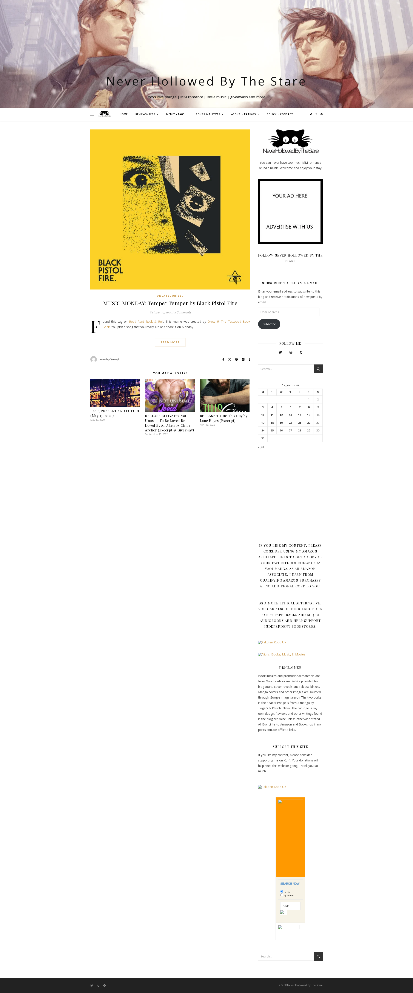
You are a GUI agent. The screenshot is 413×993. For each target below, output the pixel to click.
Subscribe (269, 324)
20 (290, 422)
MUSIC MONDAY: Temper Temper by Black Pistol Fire (170, 303)
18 (272, 422)
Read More (170, 342)
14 (299, 415)
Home (124, 114)
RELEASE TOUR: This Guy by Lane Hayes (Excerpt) (224, 418)
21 (299, 422)
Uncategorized (170, 295)
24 (262, 430)
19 (281, 422)
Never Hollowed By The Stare (206, 81)
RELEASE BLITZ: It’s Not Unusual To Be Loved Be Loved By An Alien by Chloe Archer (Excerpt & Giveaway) (169, 423)
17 (262, 422)
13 (290, 415)
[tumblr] (316, 114)
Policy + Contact (280, 114)
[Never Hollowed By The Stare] (104, 114)
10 (262, 415)
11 (272, 415)
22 (308, 422)
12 (281, 415)
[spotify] (322, 114)
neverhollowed (108, 359)
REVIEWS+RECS (145, 114)
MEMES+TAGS (175, 114)
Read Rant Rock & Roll (146, 321)
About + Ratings (243, 114)
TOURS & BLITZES (208, 114)
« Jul (261, 447)
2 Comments (182, 312)
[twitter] (311, 114)
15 (308, 415)
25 (272, 430)
